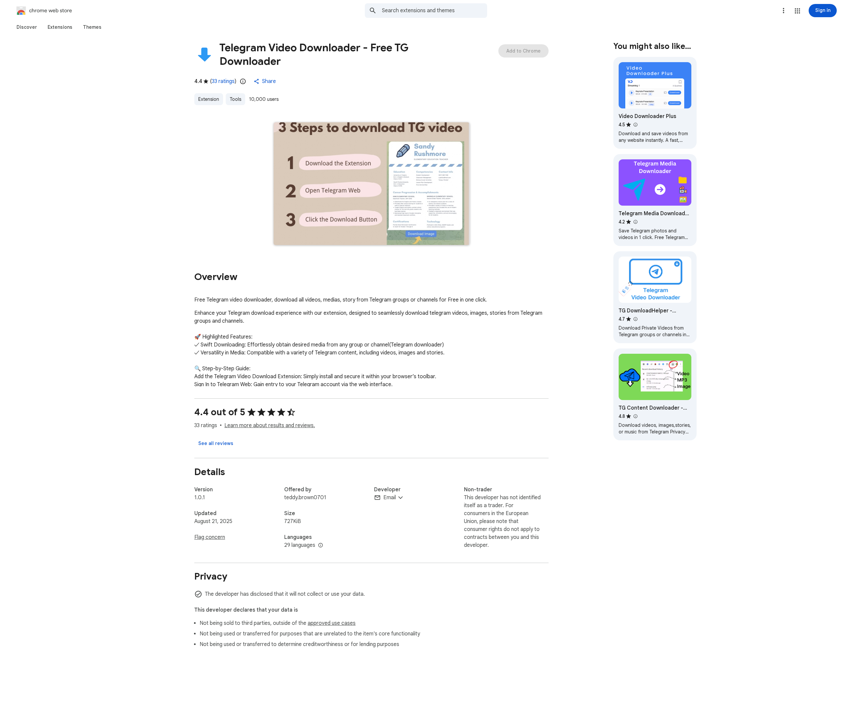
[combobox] (434, 11)
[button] (797, 11)
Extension (208, 99)
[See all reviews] (215, 443)
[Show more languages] (321, 545)
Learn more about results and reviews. (269, 425)
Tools (235, 99)
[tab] (26, 27)
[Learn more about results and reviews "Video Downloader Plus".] (635, 125)
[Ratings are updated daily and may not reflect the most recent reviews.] (243, 81)
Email (389, 497)
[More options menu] (783, 10)
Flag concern (209, 537)
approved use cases (332, 623)
